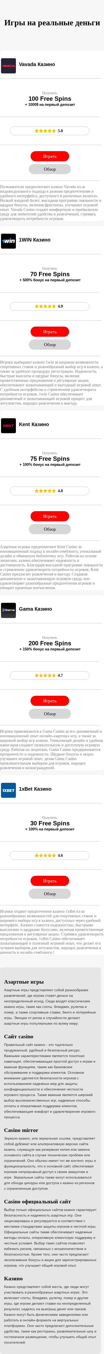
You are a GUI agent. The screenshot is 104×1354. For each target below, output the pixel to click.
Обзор (50, 169)
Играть (50, 156)
